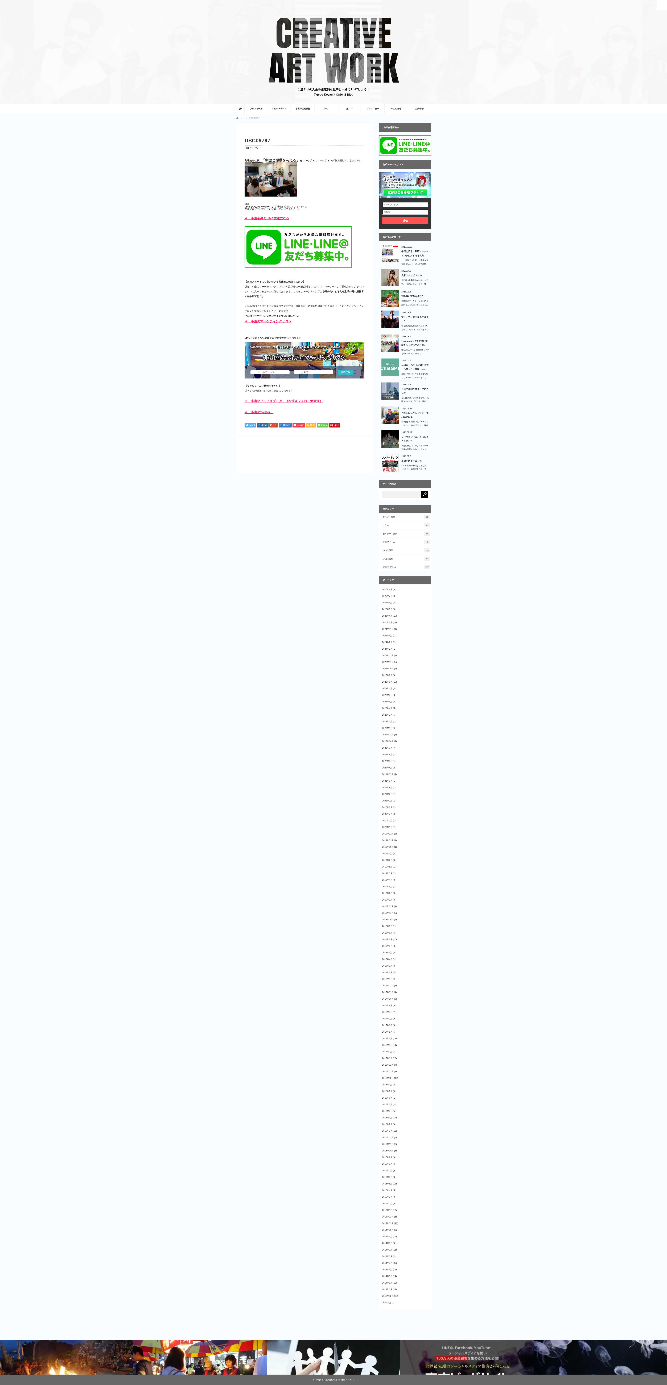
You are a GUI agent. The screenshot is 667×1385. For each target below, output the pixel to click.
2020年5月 (387, 820)
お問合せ (419, 108)
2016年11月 (388, 1071)
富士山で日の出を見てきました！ (415, 319)
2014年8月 (387, 1243)
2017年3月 (387, 1045)
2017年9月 (387, 1005)
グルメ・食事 (373, 108)
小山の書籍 (396, 108)
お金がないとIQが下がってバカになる (415, 415)
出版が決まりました (411, 460)
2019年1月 (387, 900)
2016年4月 (387, 1111)
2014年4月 (387, 1269)
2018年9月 (387, 926)
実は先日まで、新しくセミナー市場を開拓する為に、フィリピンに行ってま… (414, 449)
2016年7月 (387, 1091)
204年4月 (386, 1302)
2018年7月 (387, 939)
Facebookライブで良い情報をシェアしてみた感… (414, 343)
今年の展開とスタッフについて (415, 391)
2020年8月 (387, 807)
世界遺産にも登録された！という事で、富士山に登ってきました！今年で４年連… (414, 329)
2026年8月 (387, 589)
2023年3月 (387, 715)
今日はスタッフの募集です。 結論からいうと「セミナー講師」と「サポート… (415, 401)
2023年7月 (387, 688)
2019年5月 (387, 873)
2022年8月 (387, 754)
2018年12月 (388, 906)
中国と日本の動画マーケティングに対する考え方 (415, 253)
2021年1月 (387, 801)
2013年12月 (388, 1296)
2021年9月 (387, 781)
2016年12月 (388, 1065)
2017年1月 (387, 1058)
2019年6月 (387, 867)
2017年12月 (388, 985)
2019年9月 (387, 853)
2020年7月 (387, 814)
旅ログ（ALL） (406, 567)
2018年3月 (387, 966)
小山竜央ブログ (331, 1380)
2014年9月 (387, 1236)
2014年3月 (387, 1276)
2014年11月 (388, 1223)
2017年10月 (388, 999)
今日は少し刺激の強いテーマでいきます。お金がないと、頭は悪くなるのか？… (414, 425)
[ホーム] (240, 108)
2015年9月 (387, 1157)
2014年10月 (388, 1230)
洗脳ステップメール (411, 275)
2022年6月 (387, 761)
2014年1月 (387, 1289)
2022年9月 (387, 748)
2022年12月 (388, 735)
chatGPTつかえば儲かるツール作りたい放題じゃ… (415, 367)
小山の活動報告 (302, 108)
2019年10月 (388, 847)
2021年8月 (387, 787)
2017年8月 (387, 1012)
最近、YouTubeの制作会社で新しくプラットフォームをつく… (414, 375)
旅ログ (349, 108)
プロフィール (256, 108)
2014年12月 (388, 1217)
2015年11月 (388, 1144)
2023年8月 (387, 682)
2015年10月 (388, 1151)
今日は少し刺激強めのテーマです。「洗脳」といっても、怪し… (414, 283)
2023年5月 (387, 701)
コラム (326, 108)
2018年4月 (387, 959)
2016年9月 (387, 1084)
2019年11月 (388, 840)
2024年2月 (387, 642)
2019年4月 (387, 880)
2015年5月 (387, 1184)
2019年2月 (387, 893)
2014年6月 (387, 1256)
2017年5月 (387, 1032)
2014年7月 (387, 1250)
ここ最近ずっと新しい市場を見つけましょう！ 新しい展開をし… (414, 263)
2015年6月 (387, 1177)
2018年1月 (387, 979)
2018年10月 (388, 919)
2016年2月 (387, 1124)
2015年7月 (387, 1170)
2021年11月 (388, 774)
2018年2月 (387, 972)
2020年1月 (387, 827)
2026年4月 (387, 616)
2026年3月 (387, 622)
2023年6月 (387, 695)
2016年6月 (387, 1098)
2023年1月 (387, 728)
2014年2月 (387, 1283)
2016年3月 (387, 1118)
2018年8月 (387, 933)
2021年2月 (387, 794)
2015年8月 (387, 1164)
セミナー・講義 (405, 533)
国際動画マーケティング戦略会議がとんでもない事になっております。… (414, 304)
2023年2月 (387, 721)
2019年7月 (387, 860)
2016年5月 (387, 1104)
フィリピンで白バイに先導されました (415, 438)
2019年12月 (388, 834)
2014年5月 (387, 1263)
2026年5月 (387, 609)
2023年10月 (388, 668)
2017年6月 (387, 1025)
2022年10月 (388, 741)
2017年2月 (387, 1051)
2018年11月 (388, 913)
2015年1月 (387, 1210)
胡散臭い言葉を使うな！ (413, 296)
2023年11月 (388, 662)
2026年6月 (387, 602)
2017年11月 (388, 992)
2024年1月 (387, 649)
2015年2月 (387, 1203)
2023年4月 (387, 708)
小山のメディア (279, 108)
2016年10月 (388, 1078)
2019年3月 (387, 886)
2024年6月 (387, 635)
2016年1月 (387, 1131)
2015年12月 (388, 1137)
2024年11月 (388, 629)
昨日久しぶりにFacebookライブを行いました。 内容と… (415, 352)
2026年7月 (387, 596)
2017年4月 (387, 1038)
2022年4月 (387, 768)
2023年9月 (387, 675)
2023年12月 (388, 655)
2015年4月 (387, 1190)
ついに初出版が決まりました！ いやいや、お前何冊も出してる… (414, 469)
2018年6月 (387, 946)
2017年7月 (387, 1018)
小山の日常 (406, 550)
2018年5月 (387, 952)
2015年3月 (387, 1197)
